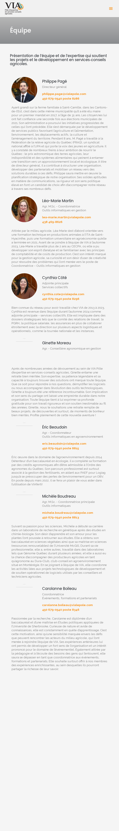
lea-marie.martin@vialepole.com (66, 217)
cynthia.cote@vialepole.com (63, 294)
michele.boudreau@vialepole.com (67, 512)
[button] (111, 8)
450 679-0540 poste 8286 (60, 98)
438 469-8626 (52, 222)
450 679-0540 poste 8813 (60, 517)
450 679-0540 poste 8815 (60, 448)
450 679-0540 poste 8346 (60, 609)
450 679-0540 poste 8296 (60, 298)
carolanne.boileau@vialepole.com (67, 605)
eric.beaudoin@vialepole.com (64, 443)
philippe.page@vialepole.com (64, 94)
